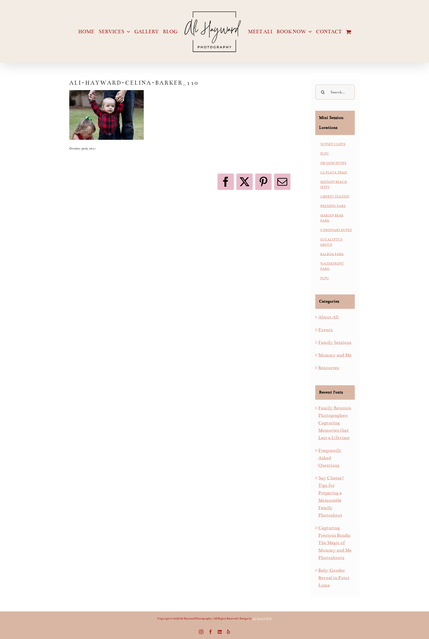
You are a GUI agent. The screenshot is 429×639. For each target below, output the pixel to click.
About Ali (328, 317)
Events (325, 329)
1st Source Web (262, 618)
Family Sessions (334, 342)
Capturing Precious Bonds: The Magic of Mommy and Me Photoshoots (335, 542)
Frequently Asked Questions (329, 458)
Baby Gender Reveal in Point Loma (334, 578)
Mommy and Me (335, 355)
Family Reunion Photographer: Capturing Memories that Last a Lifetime (334, 422)
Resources (328, 367)
